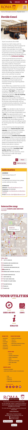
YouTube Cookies (15, 418)
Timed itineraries (13, 357)
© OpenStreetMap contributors (21, 255)
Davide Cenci (12, 227)
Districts (14, 341)
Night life (5, 347)
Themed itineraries (14, 355)
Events (10, 353)
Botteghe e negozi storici (18, 343)
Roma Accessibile (8, 369)
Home (3, 11)
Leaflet (14, 255)
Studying (5, 341)
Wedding (5, 345)
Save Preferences (8, 421)
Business (5, 338)
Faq (8, 376)
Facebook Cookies (14, 417)
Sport (4, 340)
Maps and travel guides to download (14, 371)
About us (9, 378)
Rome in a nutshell (16, 338)
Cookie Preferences (14, 399)
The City (14, 340)
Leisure (5, 343)
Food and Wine (13, 362)
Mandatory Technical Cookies (14, 414)
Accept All (19, 421)
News (10, 359)
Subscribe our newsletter (14, 381)
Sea (9, 364)
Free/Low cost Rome (14, 360)
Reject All (14, 425)
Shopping (5, 348)
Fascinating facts (16, 345)
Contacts (9, 379)
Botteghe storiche (11, 11)
